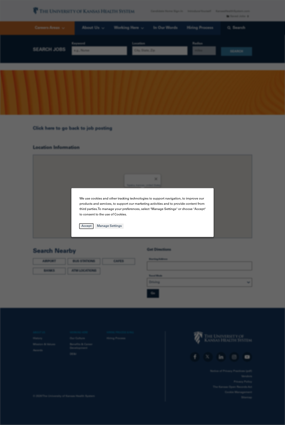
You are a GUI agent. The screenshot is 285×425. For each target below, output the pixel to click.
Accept (86, 225)
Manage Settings (109, 225)
